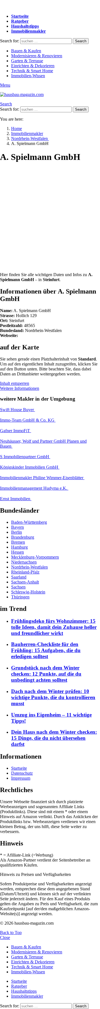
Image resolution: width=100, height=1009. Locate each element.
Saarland (18, 577)
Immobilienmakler (28, 31)
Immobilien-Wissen (28, 75)
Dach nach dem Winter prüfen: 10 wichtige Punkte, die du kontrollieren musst (53, 697)
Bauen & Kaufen (26, 50)
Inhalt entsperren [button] (14, 383)
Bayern (17, 527)
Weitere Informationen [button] (19, 388)
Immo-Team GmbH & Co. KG (28, 420)
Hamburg (19, 547)
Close (5, 937)
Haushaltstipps (25, 26)
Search (80, 41)
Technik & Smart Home (32, 70)
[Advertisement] (50, 218)
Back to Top (11, 932)
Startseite (20, 16)
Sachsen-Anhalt (25, 582)
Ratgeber (20, 21)
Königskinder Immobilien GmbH (29, 467)
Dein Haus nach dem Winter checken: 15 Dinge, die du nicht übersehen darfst (54, 738)
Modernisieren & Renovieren (36, 55)
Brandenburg (22, 537)
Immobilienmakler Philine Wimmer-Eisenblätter (42, 477)
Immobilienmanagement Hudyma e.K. (34, 488)
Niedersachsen (24, 562)
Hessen (17, 552)
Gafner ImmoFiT (15, 430)
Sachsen (18, 587)
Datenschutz (22, 773)
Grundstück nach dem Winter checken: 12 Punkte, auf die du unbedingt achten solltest (46, 674)
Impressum (20, 778)
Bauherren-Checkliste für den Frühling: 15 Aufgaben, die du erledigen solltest (46, 650)
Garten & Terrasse (27, 60)
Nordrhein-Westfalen (29, 567)
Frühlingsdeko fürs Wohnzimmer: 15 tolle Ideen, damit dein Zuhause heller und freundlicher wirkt (54, 627)
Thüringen (20, 597)
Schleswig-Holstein (28, 592)
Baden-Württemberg (29, 522)
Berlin (16, 532)
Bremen (18, 542)
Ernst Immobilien (15, 498)
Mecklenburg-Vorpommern (35, 557)
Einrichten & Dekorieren (32, 65)
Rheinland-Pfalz (25, 572)
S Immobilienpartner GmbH (25, 456)
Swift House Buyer (17, 409)
